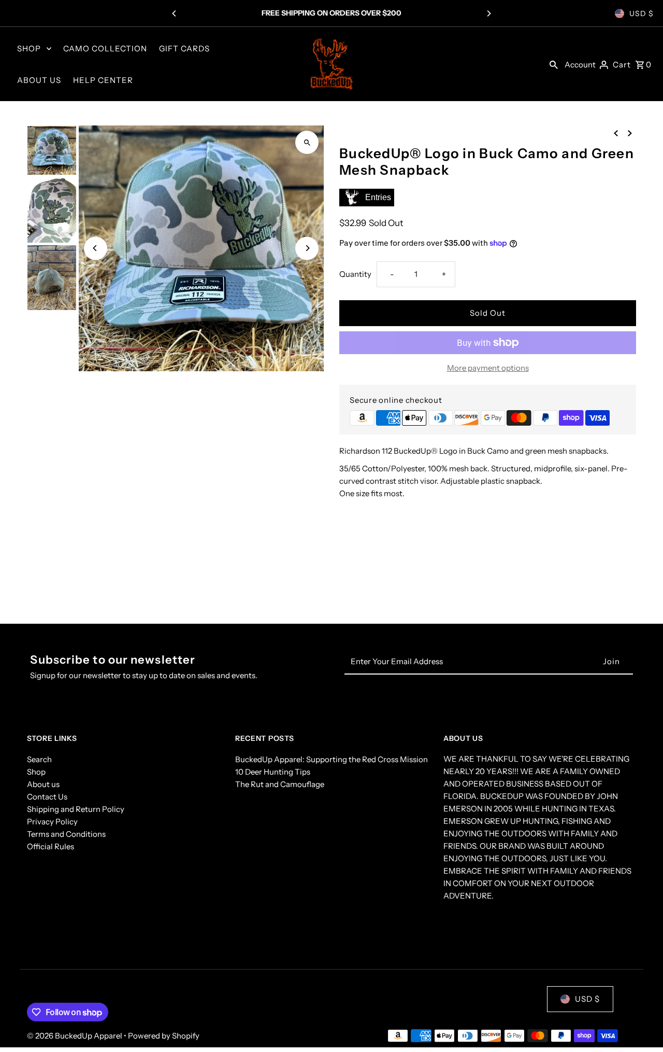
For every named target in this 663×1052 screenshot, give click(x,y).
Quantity (355, 274)
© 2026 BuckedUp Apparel (75, 1036)
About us (43, 784)
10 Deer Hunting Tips (272, 772)
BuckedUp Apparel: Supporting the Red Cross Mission (331, 759)
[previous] (616, 132)
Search (39, 759)
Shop (36, 772)
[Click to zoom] (307, 142)
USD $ (641, 13)
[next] (630, 132)
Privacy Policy (52, 821)
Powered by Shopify (163, 1036)
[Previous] (174, 13)
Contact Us (47, 797)
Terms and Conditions (66, 834)
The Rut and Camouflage (279, 784)
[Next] (488, 13)
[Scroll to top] (641, 1024)
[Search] (553, 64)
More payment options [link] (488, 368)
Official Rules (50, 846)
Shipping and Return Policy (75, 809)
